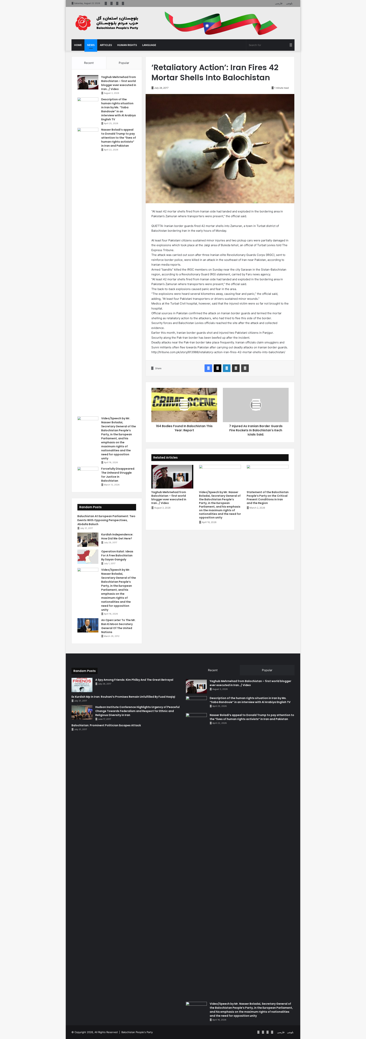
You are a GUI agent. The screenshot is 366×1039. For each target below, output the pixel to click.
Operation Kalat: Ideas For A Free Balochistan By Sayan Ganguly (117, 555)
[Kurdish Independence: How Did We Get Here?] (87, 540)
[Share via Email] (236, 368)
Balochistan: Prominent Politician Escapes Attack (106, 725)
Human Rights (127, 45)
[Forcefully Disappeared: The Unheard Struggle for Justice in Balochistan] (87, 474)
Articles (106, 45)
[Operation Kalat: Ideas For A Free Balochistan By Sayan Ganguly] (87, 557)
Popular (124, 63)
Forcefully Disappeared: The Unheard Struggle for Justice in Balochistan (118, 475)
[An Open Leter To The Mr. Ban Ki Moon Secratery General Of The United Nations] (87, 625)
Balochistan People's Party (137, 1032)
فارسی (278, 3)
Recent (89, 63)
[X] (217, 368)
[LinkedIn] (226, 368)
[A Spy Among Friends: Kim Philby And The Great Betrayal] (81, 685)
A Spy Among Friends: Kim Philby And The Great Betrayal (134, 680)
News (91, 45)
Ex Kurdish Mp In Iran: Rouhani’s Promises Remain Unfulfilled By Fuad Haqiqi (123, 697)
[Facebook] (208, 368)
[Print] (245, 368)
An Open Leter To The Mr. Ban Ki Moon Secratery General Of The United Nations (118, 626)
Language (149, 45)
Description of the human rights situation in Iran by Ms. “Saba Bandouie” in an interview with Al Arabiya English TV (118, 109)
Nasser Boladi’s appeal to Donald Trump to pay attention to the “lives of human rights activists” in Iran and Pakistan (118, 138)
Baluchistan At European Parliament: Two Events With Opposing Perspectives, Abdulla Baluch (106, 520)
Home (78, 45)
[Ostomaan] (106, 23)
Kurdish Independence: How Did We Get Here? (117, 536)
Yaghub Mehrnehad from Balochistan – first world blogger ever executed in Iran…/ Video (168, 497)
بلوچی (289, 3)
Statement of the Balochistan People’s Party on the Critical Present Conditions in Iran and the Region (268, 497)
